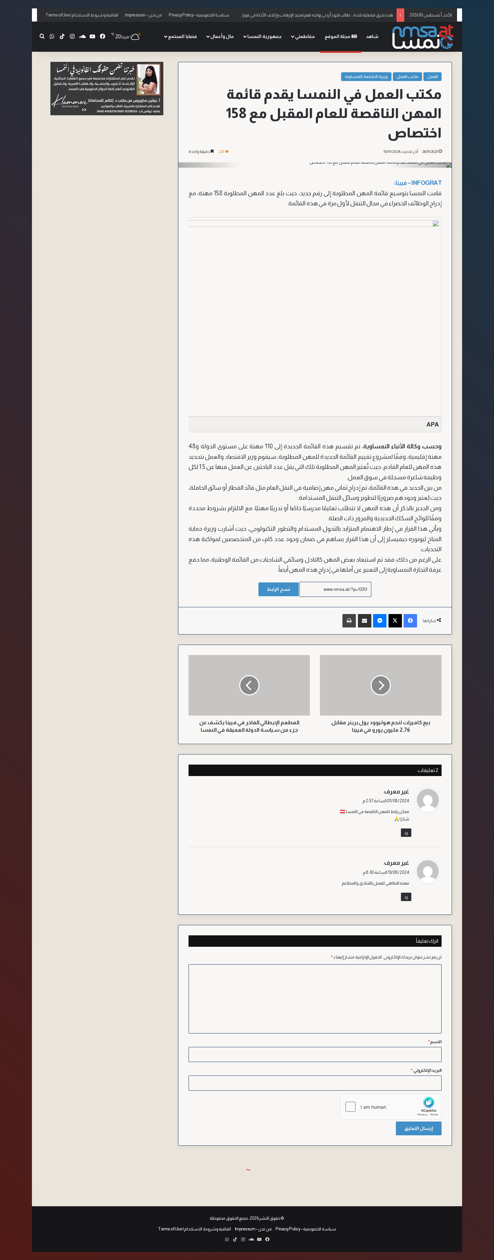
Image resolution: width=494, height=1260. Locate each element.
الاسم (435, 1041)
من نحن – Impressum (143, 14)
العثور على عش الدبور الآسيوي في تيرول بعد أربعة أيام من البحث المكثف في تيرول (323, 14)
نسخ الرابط (278, 589)
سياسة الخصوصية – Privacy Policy (199, 14)
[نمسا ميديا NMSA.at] (423, 36)
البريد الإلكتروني (426, 1070)
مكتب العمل (408, 76)
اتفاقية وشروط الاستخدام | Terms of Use (81, 14)
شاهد (372, 36)
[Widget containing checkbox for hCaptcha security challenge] (391, 1107)
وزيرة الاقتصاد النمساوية (366, 76)
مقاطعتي (305, 36)
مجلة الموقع (338, 36)
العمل (432, 76)
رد (406, 832)
